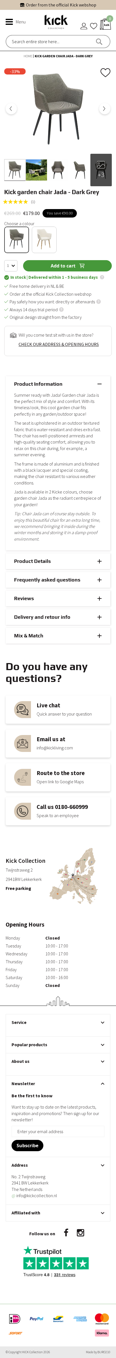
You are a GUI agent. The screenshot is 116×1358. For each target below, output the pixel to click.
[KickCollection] (56, 22)
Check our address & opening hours (59, 344)
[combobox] (36, 41)
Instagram (80, 1233)
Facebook (66, 1233)
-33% (15, 71)
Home (28, 56)
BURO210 (103, 1352)
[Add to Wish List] (106, 72)
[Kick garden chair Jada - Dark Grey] (15, 170)
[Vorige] (11, 108)
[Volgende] (104, 108)
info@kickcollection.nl (34, 1195)
